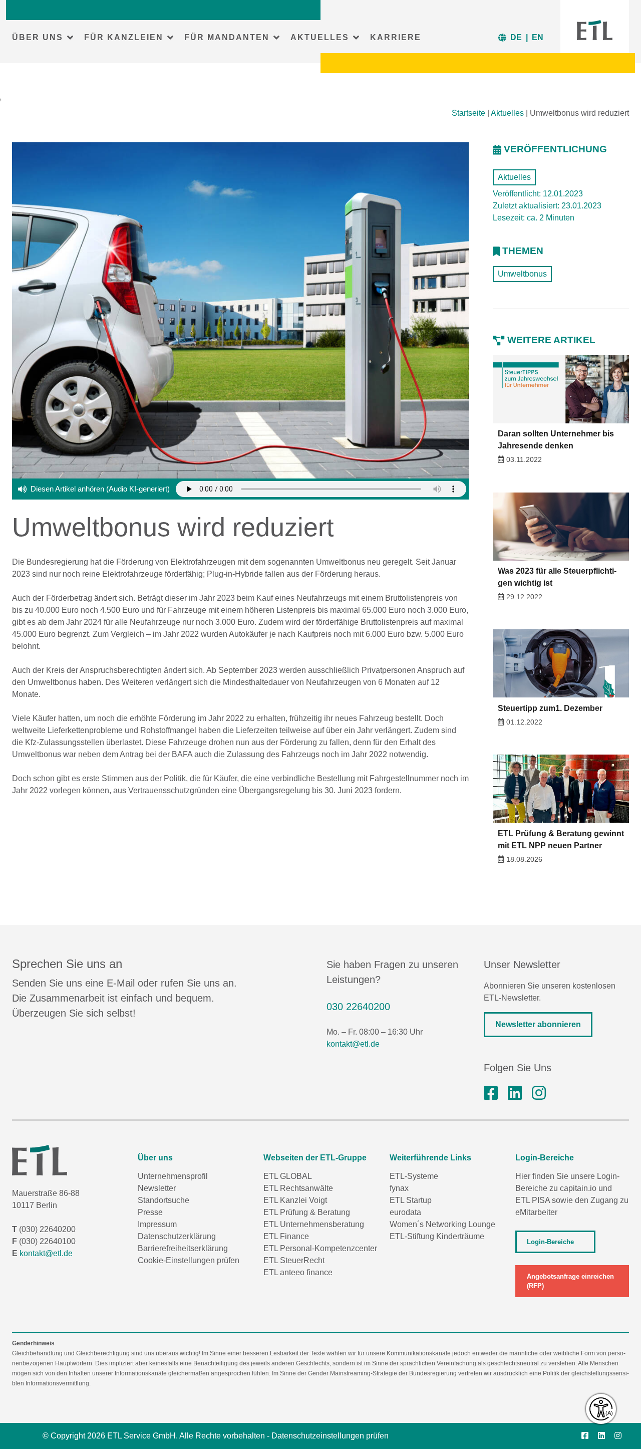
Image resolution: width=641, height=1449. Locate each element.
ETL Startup (411, 1200)
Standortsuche (163, 1200)
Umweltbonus (522, 274)
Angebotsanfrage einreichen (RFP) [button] (570, 1281)
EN (537, 37)
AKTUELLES (319, 37)
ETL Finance (286, 1236)
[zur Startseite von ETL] (594, 30)
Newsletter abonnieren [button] (538, 1024)
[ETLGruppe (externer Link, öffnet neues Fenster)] (491, 1093)
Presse (150, 1212)
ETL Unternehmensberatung (313, 1224)
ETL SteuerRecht (294, 1260)
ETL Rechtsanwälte (298, 1188)
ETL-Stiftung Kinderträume (437, 1236)
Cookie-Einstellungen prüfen (188, 1260)
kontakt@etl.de (353, 1044)
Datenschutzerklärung (177, 1236)
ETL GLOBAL (287, 1176)
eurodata (405, 1212)
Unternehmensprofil (173, 1176)
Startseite (468, 113)
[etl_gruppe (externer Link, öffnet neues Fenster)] (539, 1093)
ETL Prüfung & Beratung (306, 1212)
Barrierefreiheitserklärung (183, 1248)
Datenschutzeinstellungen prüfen (330, 1435)
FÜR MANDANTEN (226, 37)
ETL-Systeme (414, 1176)
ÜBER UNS (37, 37)
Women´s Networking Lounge (442, 1224)
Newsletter (157, 1188)
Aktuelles (507, 113)
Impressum (157, 1224)
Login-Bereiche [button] (550, 1242)
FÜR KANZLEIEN (123, 37)
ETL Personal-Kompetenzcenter (320, 1248)
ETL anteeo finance (298, 1272)
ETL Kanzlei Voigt (295, 1200)
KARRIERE (395, 37)
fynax (399, 1188)
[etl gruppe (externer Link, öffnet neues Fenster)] (515, 1093)
